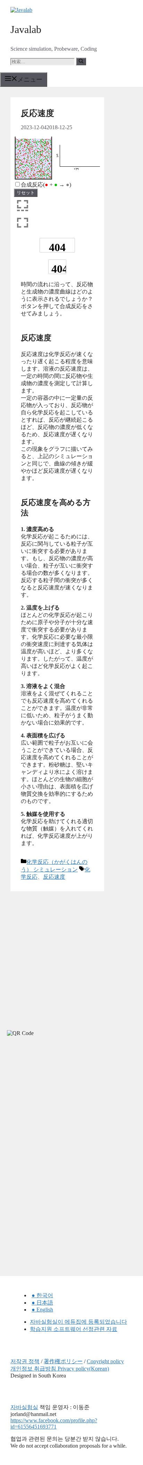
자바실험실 (24, 1407)
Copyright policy (105, 1361)
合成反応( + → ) (46, 185)
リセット (26, 192)
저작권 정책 (25, 1361)
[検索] (81, 61)
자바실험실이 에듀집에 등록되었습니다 (78, 1322)
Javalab (25, 29)
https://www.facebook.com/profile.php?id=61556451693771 (53, 1423)
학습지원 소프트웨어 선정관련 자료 (73, 1329)
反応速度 (54, 877)
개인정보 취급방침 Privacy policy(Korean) (59, 1369)
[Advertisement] (52, 1104)
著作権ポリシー (63, 1361)
